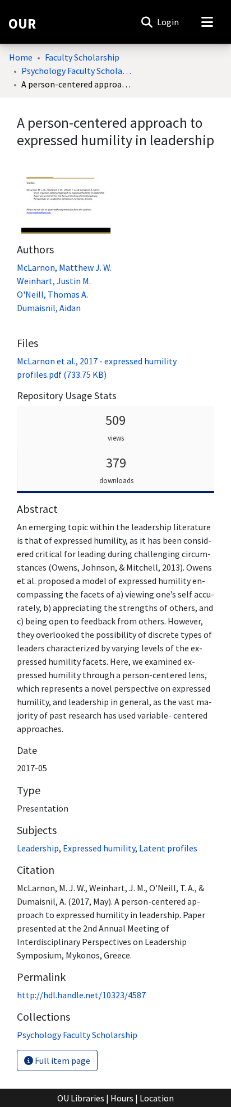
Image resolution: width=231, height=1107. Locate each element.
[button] (147, 22)
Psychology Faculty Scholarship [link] (77, 70)
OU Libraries (80, 1098)
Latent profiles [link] (168, 848)
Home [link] (21, 57)
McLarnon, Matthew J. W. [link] (64, 267)
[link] (77, 1034)
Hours (121, 1098)
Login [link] (168, 21)
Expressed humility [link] (99, 848)
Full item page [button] (61, 1060)
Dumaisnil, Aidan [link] (49, 307)
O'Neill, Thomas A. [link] (52, 294)
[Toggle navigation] (207, 22)
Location (157, 1098)
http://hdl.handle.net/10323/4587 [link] (81, 995)
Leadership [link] (38, 848)
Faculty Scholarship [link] (82, 57)
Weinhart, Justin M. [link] (54, 280)
